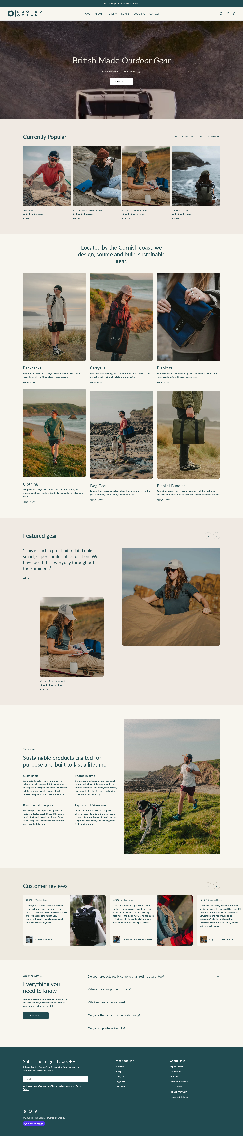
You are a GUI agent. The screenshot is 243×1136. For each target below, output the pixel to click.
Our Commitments (179, 1081)
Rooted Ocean (38, 1117)
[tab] (176, 137)
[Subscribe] (85, 1079)
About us (174, 1076)
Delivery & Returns (179, 1097)
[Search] (221, 13)
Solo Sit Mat (29, 210)
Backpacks (121, 1071)
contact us (36, 1015)
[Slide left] (208, 535)
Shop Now (121, 81)
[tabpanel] (121, 183)
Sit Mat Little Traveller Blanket (87, 210)
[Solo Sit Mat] (47, 176)
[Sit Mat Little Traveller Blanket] (97, 176)
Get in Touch (176, 1086)
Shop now (29, 382)
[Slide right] (216, 535)
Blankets (120, 1066)
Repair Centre (176, 1066)
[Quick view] (67, 152)
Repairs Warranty (178, 1091)
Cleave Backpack (180, 210)
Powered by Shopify (55, 1117)
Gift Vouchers (122, 1086)
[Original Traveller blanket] (146, 176)
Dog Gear (120, 1081)
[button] (29, 214)
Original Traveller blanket (134, 210)
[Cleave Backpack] (196, 176)
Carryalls (120, 1076)
